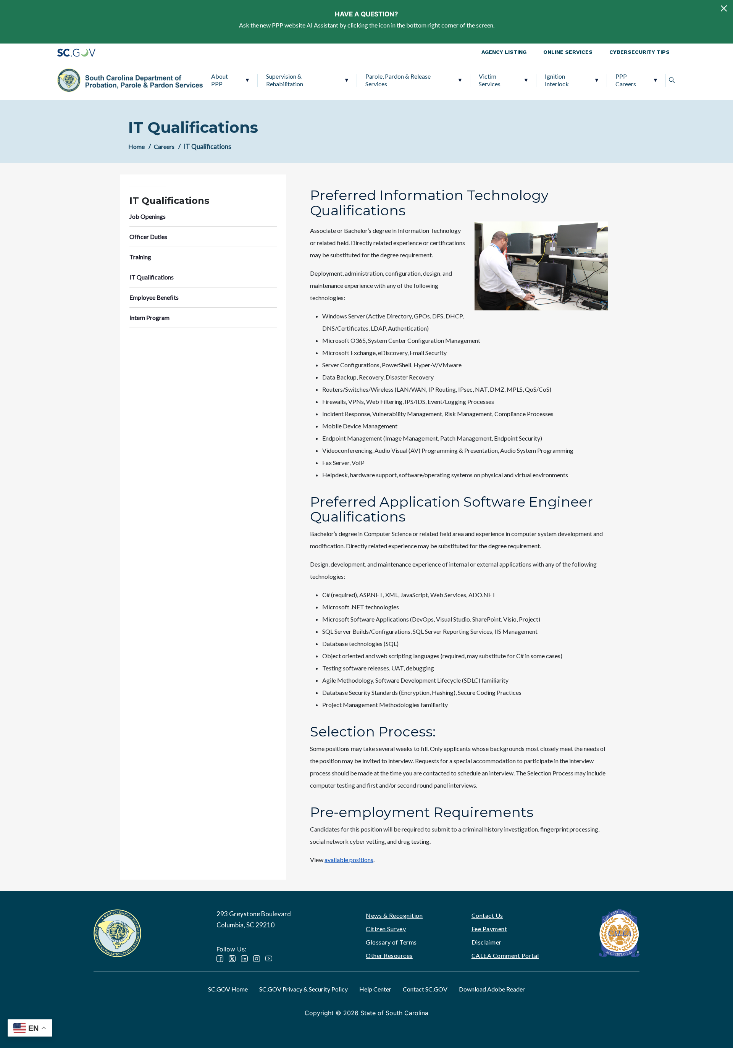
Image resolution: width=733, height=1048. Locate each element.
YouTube (268, 958)
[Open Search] (672, 80)
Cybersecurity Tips (639, 52)
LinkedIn (244, 958)
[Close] (723, 8)
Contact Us (487, 915)
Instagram (256, 958)
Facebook (219, 958)
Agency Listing (503, 52)
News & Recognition (394, 915)
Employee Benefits (154, 297)
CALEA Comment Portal (505, 955)
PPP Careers (625, 80)
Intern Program (149, 317)
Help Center (375, 989)
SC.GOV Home (228, 989)
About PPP (219, 80)
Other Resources (389, 955)
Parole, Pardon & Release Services (398, 80)
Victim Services (490, 80)
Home (136, 146)
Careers (164, 146)
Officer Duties (148, 236)
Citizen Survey (386, 928)
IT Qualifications (151, 277)
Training (140, 256)
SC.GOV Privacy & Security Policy (303, 989)
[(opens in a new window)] (619, 932)
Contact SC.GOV (425, 989)
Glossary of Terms (391, 942)
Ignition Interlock (557, 80)
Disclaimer (486, 942)
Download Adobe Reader (492, 989)
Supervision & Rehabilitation (284, 80)
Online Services (568, 52)
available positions (349, 859)
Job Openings (147, 216)
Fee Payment (489, 928)
